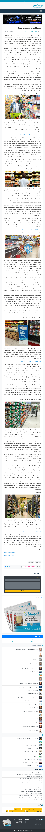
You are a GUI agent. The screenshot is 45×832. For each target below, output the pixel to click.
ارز (32, 639)
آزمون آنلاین (39, 809)
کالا (12, 641)
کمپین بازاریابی (7, 301)
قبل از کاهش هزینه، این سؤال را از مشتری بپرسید (34, 780)
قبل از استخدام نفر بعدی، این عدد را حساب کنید (34, 776)
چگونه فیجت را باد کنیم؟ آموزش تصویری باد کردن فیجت (33, 789)
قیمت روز (24, 821)
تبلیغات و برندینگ (38, 562)
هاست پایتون (28, 811)
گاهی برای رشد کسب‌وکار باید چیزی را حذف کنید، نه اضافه (33, 799)
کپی (20, 566)
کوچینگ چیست (34, 809)
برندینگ (14, 35)
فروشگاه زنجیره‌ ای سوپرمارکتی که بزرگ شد (27, 531)
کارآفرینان (39, 45)
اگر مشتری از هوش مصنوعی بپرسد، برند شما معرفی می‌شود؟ (32, 772)
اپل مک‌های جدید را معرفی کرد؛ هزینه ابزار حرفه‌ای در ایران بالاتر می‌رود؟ (30, 797)
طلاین (7, 811)
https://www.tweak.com (10, 553)
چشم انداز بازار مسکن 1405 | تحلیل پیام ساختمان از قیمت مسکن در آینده (30, 778)
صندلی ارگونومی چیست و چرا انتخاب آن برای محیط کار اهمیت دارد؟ (31, 791)
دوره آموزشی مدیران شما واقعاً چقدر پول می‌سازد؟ (34, 793)
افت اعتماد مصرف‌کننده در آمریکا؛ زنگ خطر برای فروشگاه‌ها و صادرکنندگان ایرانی (29, 774)
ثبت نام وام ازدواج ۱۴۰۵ (12, 811)
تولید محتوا (20, 394)
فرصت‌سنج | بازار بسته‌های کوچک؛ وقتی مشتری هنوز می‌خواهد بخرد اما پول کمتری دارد (28, 787)
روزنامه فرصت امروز (26, 48)
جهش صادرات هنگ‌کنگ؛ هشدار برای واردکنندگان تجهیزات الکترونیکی (31, 802)
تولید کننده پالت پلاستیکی (21, 811)
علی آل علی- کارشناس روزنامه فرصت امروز (30, 31)
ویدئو (25, 822)
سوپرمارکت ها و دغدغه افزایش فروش (28, 134)
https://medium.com (9, 556)
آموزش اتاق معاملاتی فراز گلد (26, 809)
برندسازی (16, 520)
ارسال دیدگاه (22, 590)
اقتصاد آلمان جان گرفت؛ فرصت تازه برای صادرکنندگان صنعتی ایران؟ (31, 782)
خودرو (32, 641)
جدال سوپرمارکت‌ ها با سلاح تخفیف (28, 361)
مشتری (34, 79)
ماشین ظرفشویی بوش (18, 809)
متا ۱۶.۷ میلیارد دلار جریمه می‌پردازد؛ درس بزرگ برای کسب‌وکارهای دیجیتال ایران (29, 785)
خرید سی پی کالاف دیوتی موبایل (36, 811)
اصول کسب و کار (31, 562)
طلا (12, 639)
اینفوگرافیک (24, 823)
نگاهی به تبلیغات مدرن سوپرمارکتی (28, 230)
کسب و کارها (23, 35)
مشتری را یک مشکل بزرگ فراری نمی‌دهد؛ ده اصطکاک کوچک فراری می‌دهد (30, 795)
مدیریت (20, 271)
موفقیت (26, 169)
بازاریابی (29, 269)
